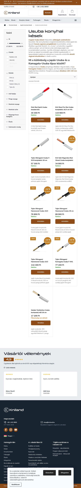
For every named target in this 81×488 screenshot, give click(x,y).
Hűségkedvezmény (34, 449)
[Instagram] (11, 430)
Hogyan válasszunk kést (60, 451)
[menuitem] (7, 20)
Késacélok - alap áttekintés (61, 448)
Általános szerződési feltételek (37, 457)
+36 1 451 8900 (12, 422)
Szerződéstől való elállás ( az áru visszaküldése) (38, 464)
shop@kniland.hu (49, 422)
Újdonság (12, 63)
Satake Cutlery (14, 84)
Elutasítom (49, 473)
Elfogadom (65, 473)
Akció (11, 60)
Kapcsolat (31, 452)
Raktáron (12, 57)
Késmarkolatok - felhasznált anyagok (61, 454)
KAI (11, 81)
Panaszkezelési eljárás (35, 460)
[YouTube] (16, 430)
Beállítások (16, 484)
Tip (11, 66)
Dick (11, 78)
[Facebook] (6, 430)
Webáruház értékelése (35, 455)
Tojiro (11, 87)
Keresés (48, 13)
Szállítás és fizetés (9, 7)
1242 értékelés (10, 368)
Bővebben (41, 323)
